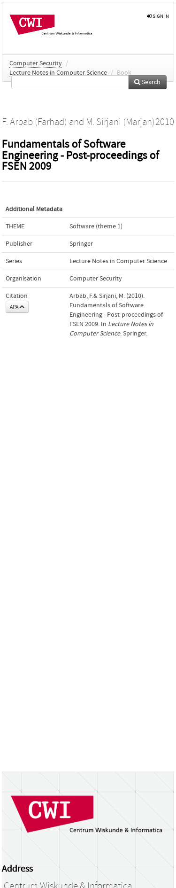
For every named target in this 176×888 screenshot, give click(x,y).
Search (150, 82)
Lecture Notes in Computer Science (58, 73)
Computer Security (35, 63)
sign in (160, 16)
